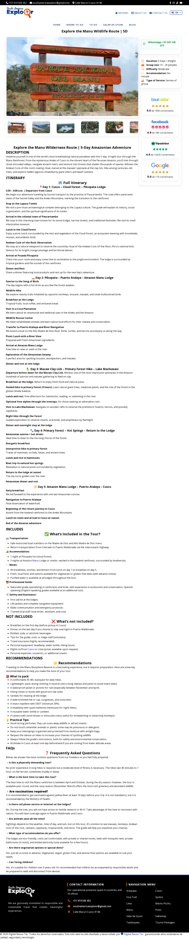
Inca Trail (131, 897)
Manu (35, 560)
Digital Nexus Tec (133, 934)
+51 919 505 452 (17, 2)
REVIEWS (123, 13)
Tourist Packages (165, 922)
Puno (158, 909)
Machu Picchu (163, 903)
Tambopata (132, 922)
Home (57, 24)
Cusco (31, 649)
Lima (129, 903)
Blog (132, 24)
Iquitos (159, 897)
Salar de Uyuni (113, 24)
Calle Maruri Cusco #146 (88, 2)
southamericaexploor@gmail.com (51, 2)
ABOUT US (140, 13)
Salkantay (160, 916)
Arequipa (131, 890)
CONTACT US (159, 13)
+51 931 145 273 (162, 44)
